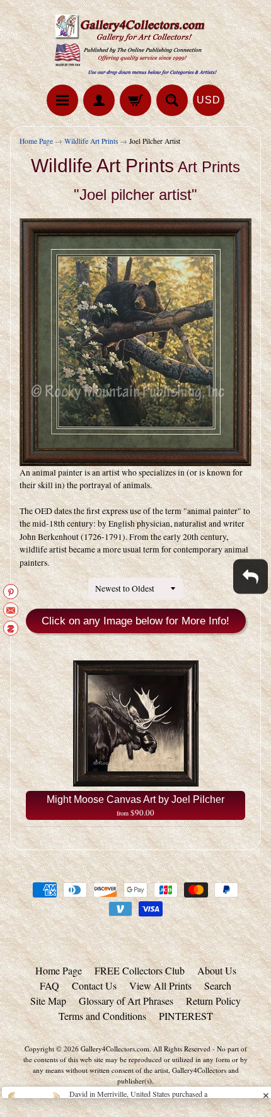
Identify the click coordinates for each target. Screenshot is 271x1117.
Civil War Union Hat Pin (109, 1061)
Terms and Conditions (102, 1015)
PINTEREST (186, 1015)
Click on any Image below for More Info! (135, 621)
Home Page (36, 141)
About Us (216, 970)
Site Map (48, 1000)
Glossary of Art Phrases (126, 1000)
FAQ (49, 985)
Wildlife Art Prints (91, 141)
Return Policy (213, 1000)
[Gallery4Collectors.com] (135, 44)
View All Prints (160, 985)
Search (217, 985)
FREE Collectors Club (140, 970)
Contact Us (94, 985)
